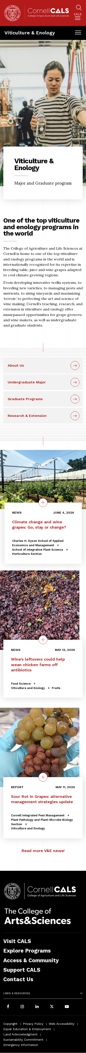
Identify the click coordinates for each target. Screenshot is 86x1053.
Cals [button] (78, 14)
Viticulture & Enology (29, 32)
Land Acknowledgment (20, 1034)
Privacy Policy (33, 1023)
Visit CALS (17, 941)
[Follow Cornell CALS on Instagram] (22, 1007)
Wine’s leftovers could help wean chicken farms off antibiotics (38, 664)
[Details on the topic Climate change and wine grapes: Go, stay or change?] (43, 502)
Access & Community (31, 960)
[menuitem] (78, 17)
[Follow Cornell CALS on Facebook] (8, 1007)
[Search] (79, 8)
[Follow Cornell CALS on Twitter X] (52, 1007)
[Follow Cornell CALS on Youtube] (67, 1007)
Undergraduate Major (27, 382)
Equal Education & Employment (27, 1029)
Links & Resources (16, 993)
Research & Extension (27, 416)
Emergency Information (20, 1045)
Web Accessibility (61, 1023)
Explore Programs (27, 950)
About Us (16, 365)
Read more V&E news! (43, 850)
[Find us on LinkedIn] (37, 1007)
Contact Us (18, 979)
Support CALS (21, 970)
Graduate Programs (25, 399)
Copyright (10, 1023)
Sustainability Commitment (23, 1039)
